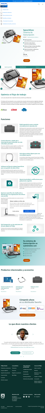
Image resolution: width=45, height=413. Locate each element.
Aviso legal (2, 406)
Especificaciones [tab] (23, 67)
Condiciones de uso (4, 408)
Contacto (3, 377)
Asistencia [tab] (38, 67)
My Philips (14, 375)
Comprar (27, 60)
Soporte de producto (5, 373)
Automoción (26, 374)
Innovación (36, 379)
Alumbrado (25, 372)
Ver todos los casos (27, 353)
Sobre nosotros (37, 368)
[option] (14, 79)
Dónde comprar (4, 380)
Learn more (12, 207)
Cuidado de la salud (27, 369)
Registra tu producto (16, 373)
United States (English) (28, 1)
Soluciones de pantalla (28, 379)
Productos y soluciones (6, 368)
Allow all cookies (29, 211)
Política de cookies (10, 406)
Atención (14, 370)
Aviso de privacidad (18, 406)
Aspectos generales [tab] (8, 67)
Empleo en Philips (38, 376)
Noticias (36, 370)
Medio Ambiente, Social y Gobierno (38, 381)
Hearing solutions (27, 376)
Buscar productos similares (33, 37)
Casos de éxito (4, 375)
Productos (14, 368)
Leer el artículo (15, 353)
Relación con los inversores (37, 373)
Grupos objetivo (4, 370)
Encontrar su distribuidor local (27, 315)
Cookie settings (16, 211)
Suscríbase (14, 397)
